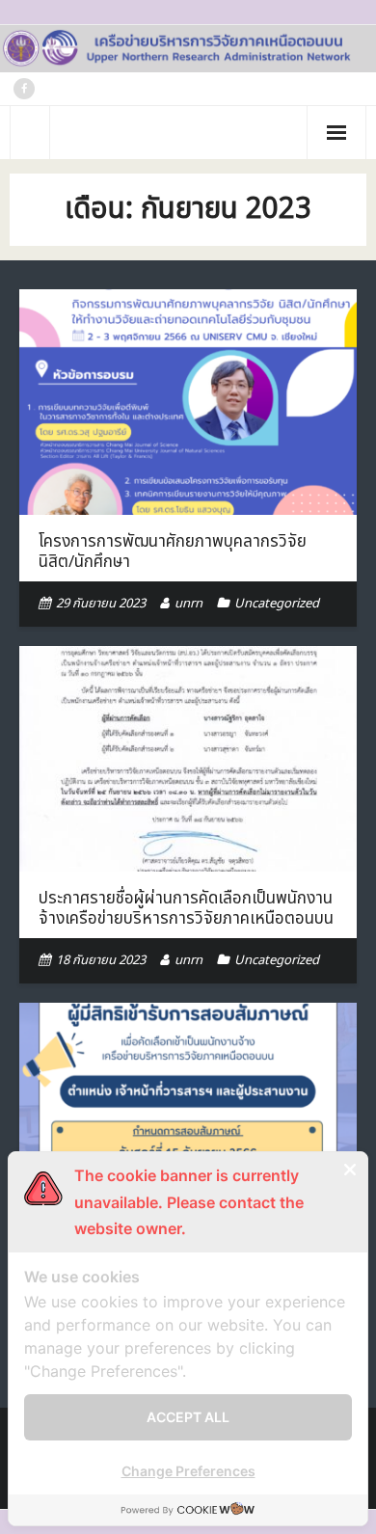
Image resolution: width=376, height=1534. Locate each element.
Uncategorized (276, 603)
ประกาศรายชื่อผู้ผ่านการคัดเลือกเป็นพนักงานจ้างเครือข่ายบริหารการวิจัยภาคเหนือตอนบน (186, 908)
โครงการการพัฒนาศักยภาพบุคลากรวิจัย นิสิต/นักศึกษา (173, 551)
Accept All (188, 1417)
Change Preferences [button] (188, 1471)
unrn (188, 603)
